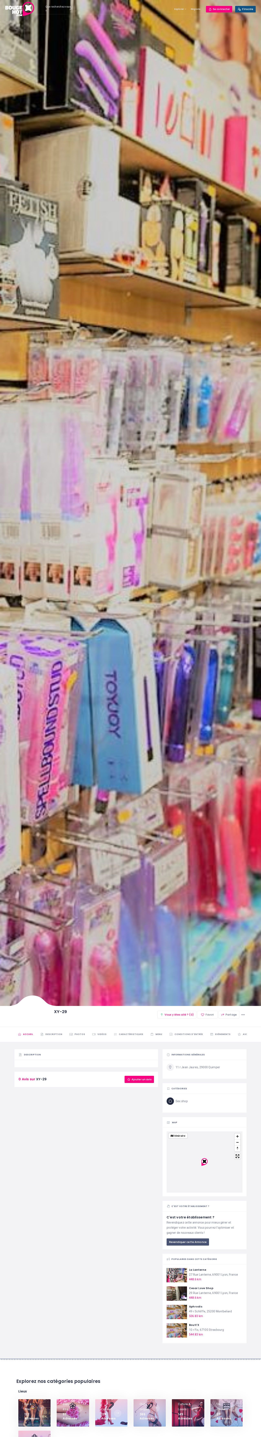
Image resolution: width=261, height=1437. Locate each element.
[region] (204, 1162)
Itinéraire (179, 1136)
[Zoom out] (237, 1142)
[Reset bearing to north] (237, 1148)
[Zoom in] (237, 1136)
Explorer (179, 9)
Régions (196, 9)
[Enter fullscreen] (237, 1156)
